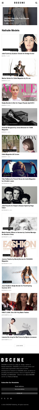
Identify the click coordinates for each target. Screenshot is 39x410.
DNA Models (6, 175)
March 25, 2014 (6, 80)
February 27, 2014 (7, 210)
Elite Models (8, 15)
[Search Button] (36, 2)
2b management (7, 228)
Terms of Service (13, 376)
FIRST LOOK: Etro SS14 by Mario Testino (15, 312)
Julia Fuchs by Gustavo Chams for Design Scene (18, 53)
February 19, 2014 (7, 237)
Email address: (19, 386)
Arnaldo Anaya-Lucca (9, 150)
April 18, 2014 (13, 23)
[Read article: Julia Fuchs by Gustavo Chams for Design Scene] (19, 43)
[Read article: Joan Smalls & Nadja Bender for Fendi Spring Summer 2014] (19, 275)
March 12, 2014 (6, 105)
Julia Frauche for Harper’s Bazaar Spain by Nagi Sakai (17, 207)
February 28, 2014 (7, 183)
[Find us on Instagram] (8, 398)
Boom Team (6, 255)
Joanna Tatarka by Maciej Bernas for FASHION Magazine (17, 260)
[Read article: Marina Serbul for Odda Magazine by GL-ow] (19, 67)
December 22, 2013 (7, 315)
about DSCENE (30, 375)
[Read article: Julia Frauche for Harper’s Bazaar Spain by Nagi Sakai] (19, 195)
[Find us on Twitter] (4, 398)
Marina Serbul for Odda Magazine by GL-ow (16, 78)
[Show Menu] (3, 2)
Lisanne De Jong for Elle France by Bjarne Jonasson (19, 337)
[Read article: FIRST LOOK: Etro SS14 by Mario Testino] (19, 302)
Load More (19, 345)
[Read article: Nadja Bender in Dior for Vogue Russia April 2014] (19, 92)
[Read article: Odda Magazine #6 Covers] (19, 143)
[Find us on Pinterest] (11, 398)
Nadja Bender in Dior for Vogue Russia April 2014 (18, 103)
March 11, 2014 (6, 132)
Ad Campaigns (7, 282)
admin (7, 23)
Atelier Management (9, 333)
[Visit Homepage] (19, 2)
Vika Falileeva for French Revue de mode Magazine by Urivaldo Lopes (18, 180)
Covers (5, 99)
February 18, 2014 (7, 263)
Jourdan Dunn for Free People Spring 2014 (16, 19)
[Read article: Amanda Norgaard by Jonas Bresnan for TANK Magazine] (19, 117)
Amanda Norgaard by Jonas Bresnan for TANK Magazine (17, 128)
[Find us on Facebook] (1, 398)
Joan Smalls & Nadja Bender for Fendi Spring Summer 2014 (17, 287)
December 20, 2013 (7, 339)
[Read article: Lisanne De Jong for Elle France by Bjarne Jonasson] (19, 326)
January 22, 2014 (7, 290)
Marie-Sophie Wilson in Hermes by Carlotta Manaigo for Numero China (19, 233)
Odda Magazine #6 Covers (10, 154)
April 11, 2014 (6, 56)
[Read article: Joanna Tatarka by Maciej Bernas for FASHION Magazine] (19, 248)
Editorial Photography (10, 49)
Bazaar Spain (7, 202)
